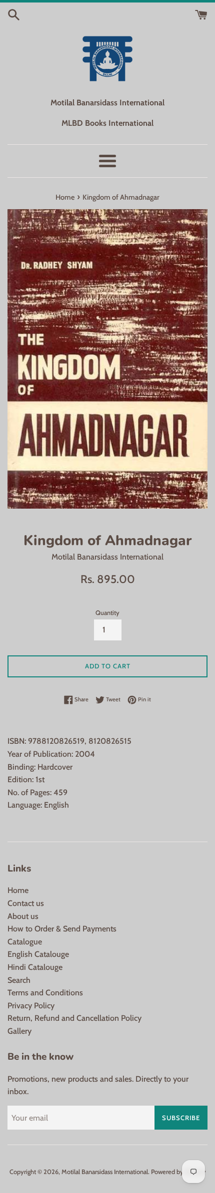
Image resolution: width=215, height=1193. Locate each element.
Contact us (26, 903)
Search (19, 980)
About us (23, 916)
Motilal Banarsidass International (105, 1172)
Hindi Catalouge (35, 967)
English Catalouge (38, 954)
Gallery (20, 1031)
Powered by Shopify (178, 1172)
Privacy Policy (31, 1005)
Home (18, 890)
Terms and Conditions (45, 992)
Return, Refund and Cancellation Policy (75, 1018)
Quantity (108, 612)
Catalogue (25, 941)
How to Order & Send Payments (62, 928)
